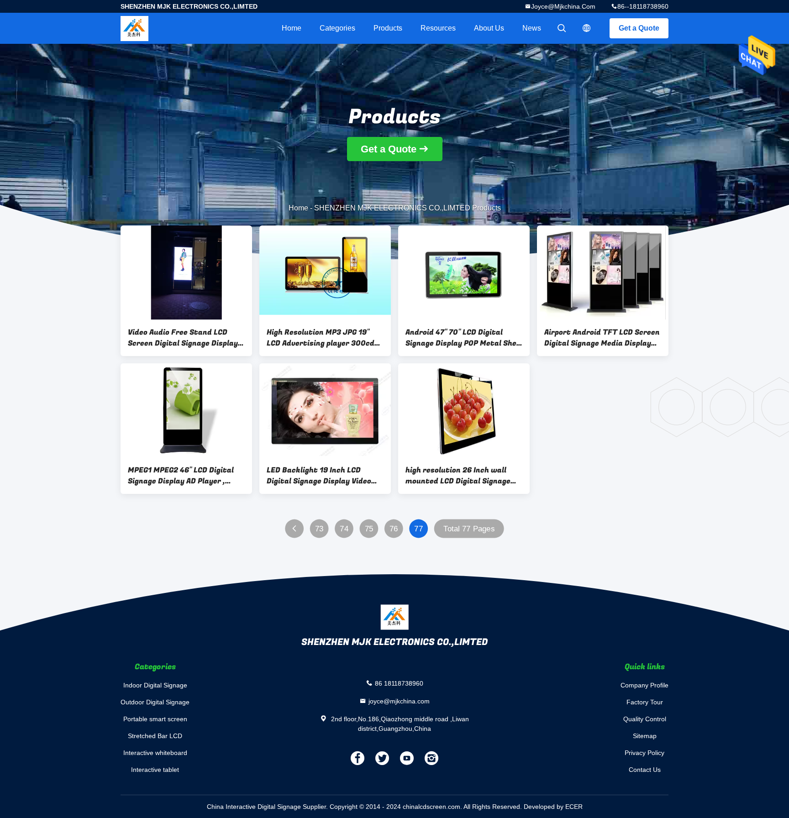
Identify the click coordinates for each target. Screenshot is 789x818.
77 (418, 528)
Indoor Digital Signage (155, 685)
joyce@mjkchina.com (563, 6)
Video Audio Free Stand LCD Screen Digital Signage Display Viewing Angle (183, 338)
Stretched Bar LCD (155, 735)
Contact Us (645, 769)
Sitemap (645, 735)
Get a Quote (639, 28)
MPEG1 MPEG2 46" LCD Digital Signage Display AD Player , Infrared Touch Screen (181, 476)
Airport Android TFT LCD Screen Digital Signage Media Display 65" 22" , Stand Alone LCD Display (602, 338)
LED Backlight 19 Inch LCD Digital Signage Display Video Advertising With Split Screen (321, 476)
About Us (489, 28)
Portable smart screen (155, 719)
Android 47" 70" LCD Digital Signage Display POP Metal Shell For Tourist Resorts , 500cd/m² (463, 338)
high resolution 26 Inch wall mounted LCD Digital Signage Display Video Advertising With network (461, 476)
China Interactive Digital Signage (254, 806)
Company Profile (644, 685)
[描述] (586, 28)
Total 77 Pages (468, 528)
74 (344, 528)
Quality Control (644, 719)
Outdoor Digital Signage (155, 702)
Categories (337, 28)
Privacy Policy (644, 752)
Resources (438, 28)
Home (291, 28)
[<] (294, 528)
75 (369, 528)
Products (387, 28)
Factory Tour (644, 702)
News (531, 28)
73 (319, 528)
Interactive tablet (155, 769)
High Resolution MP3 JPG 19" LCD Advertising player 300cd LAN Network (320, 338)
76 (393, 528)
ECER (574, 806)
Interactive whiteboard (155, 752)
